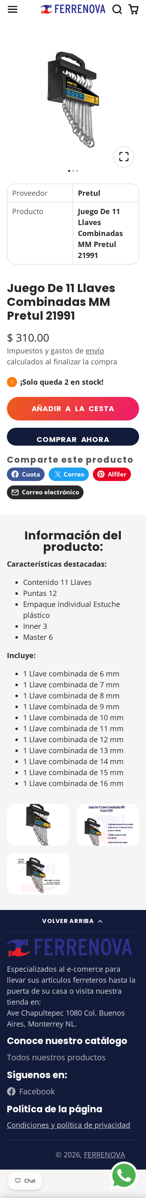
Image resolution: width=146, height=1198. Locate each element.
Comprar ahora (73, 439)
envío (95, 350)
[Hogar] (73, 9)
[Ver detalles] (69, 947)
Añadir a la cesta (73, 408)
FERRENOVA (104, 1154)
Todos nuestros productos (56, 1057)
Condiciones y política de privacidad (68, 1125)
